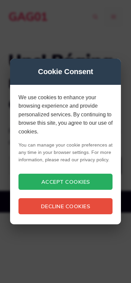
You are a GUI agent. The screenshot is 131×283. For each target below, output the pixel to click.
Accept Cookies (65, 181)
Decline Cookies (65, 206)
